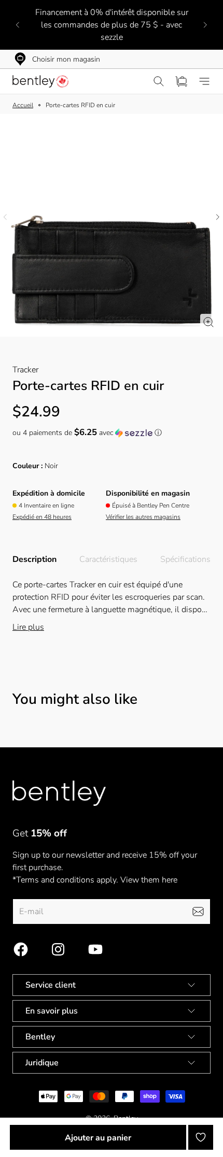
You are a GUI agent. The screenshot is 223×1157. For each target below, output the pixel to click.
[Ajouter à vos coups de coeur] (200, 1137)
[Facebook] (20, 949)
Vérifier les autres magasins (143, 517)
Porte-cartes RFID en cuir (80, 105)
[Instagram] (58, 949)
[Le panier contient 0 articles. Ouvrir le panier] (181, 81)
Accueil (22, 105)
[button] (111, 433)
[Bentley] (41, 81)
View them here (148, 880)
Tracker (25, 369)
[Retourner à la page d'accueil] (59, 793)
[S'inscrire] (198, 911)
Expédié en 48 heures (42, 517)
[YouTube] (95, 949)
